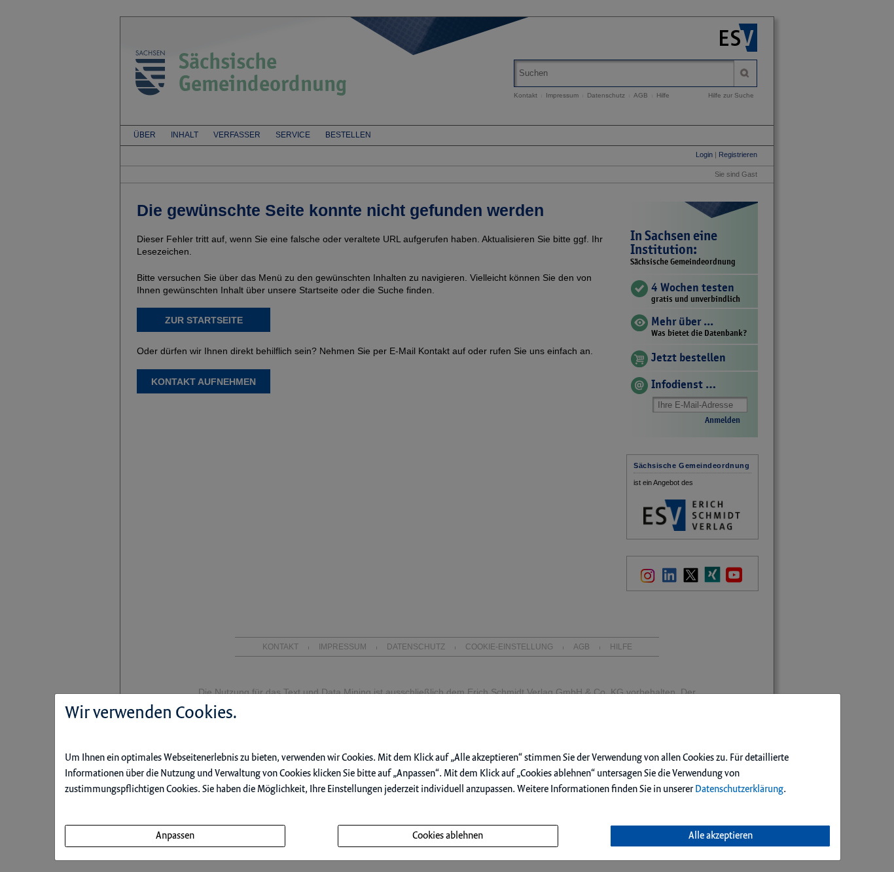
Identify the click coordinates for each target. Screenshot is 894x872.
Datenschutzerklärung (739, 789)
